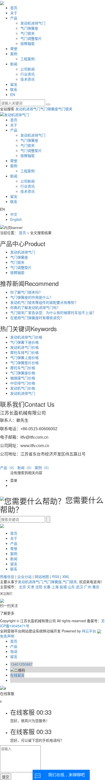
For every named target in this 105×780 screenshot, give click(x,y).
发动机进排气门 (32, 23)
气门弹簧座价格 (22, 372)
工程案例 (27, 58)
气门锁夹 (27, 33)
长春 (46, 586)
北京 (22, 586)
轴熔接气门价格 (22, 377)
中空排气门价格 (22, 383)
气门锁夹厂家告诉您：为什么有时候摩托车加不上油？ (53, 312)
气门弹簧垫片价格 (24, 362)
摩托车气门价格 (22, 367)
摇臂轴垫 (27, 43)
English (16, 219)
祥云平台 (89, 630)
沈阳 (38, 586)
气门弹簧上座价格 (24, 357)
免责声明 (7, 636)
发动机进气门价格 (24, 347)
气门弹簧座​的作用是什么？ (31, 297)
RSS (55, 576)
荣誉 (13, 48)
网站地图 (42, 576)
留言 (13, 84)
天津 (30, 586)
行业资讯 (27, 74)
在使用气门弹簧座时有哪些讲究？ (37, 317)
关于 (13, 12)
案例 (13, 53)
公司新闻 (27, 68)
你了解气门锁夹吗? (25, 292)
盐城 (63, 586)
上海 (55, 586)
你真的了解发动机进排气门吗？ (35, 307)
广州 (87, 586)
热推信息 (7, 576)
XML (66, 576)
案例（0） (43, 467)
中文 (13, 214)
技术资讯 (27, 79)
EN (12, 94)
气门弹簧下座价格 (24, 342)
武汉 (79, 586)
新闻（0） (25, 467)
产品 (13, 17)
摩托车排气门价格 (24, 352)
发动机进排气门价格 (26, 337)
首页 (13, 7)
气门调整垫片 (31, 38)
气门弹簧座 (29, 28)
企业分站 (24, 576)
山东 (71, 586)
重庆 (95, 586)
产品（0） (8, 467)
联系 (13, 89)
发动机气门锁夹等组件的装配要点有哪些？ (44, 302)
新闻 (13, 63)
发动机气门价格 (22, 388)
